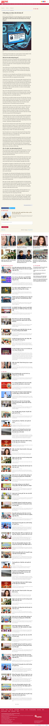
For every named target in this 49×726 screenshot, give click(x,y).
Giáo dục (17, 301)
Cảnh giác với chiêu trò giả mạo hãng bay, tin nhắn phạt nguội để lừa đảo (40, 261)
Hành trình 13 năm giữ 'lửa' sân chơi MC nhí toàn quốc (22, 494)
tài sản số (4, 219)
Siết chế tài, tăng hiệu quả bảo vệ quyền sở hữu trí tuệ (39, 274)
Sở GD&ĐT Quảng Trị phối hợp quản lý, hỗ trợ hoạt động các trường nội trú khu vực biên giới (22, 504)
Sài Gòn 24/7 (13, 711)
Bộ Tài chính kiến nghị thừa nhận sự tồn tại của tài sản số (22, 213)
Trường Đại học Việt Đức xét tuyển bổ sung (21, 421)
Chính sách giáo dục (19, 271)
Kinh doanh (22, 709)
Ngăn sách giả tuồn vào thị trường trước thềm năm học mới (8, 261)
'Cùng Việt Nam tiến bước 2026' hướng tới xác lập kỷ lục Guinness (22, 441)
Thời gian (25, 229)
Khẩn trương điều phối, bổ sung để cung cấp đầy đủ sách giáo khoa (22, 552)
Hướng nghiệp (18, 619)
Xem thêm (17, 704)
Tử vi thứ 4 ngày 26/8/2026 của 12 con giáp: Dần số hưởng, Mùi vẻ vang (21, 288)
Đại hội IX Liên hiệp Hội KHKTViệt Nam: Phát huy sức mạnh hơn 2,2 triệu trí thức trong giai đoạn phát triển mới (40, 280)
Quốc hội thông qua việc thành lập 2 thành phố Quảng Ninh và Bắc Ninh (40, 277)
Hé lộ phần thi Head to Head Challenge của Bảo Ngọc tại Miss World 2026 (21, 392)
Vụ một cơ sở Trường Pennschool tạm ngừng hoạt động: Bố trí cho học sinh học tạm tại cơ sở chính (21, 430)
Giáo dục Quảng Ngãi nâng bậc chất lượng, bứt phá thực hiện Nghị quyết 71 (22, 543)
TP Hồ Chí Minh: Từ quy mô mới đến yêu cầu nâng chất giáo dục (22, 349)
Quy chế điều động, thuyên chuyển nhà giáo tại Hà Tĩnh (21, 412)
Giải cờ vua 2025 (4, 711)
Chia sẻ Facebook (5, 208)
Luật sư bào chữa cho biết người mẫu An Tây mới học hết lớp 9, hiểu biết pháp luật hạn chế (24, 261)
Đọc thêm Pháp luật (7, 234)
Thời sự (17, 311)
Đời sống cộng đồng (32, 709)
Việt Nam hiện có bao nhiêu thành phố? (39, 271)
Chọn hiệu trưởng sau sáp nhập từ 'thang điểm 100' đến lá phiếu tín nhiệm (22, 485)
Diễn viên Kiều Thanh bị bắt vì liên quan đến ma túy (40, 247)
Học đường (17, 496)
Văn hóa (17, 443)
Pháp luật (17, 365)
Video (9, 711)
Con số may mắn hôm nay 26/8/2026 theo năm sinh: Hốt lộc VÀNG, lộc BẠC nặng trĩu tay (21, 278)
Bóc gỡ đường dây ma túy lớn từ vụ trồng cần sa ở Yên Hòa (24, 247)
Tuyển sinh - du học (19, 423)
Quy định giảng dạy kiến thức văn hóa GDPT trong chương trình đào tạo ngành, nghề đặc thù (22, 269)
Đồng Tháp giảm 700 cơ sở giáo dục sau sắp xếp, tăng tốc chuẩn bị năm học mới (22, 533)
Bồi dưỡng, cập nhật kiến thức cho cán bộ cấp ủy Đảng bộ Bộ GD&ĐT (21, 330)
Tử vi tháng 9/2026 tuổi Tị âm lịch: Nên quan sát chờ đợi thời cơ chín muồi (21, 383)
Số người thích (30, 229)
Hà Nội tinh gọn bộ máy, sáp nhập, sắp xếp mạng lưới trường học (21, 339)
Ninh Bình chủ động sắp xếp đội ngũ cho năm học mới (22, 466)
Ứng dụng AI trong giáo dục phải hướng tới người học (22, 523)
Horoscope (17, 281)
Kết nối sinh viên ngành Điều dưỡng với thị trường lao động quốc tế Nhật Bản (22, 475)
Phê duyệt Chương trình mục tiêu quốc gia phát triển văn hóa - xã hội (40, 268)
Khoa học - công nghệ (19, 525)
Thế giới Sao (18, 394)
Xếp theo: (22, 229)
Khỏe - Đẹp (11, 709)
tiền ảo (7, 219)
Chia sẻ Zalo (13, 208)
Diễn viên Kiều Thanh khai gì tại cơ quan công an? (8, 247)
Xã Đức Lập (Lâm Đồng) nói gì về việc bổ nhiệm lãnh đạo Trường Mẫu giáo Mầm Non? (22, 298)
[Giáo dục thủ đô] (4, 1)
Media (43, 709)
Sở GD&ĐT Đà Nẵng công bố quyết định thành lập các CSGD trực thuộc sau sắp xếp (22, 309)
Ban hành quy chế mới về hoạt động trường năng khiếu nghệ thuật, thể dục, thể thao (21, 320)
